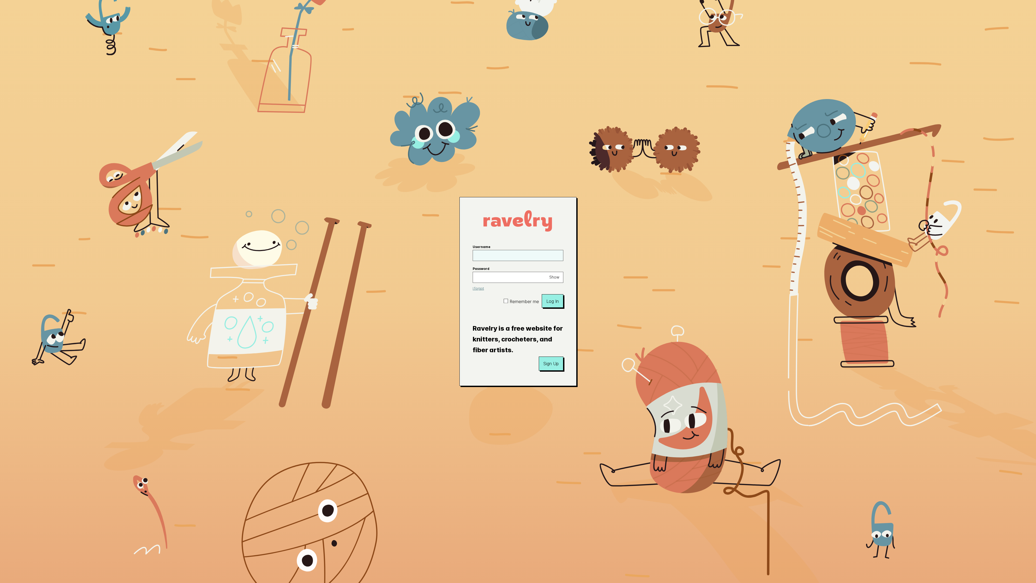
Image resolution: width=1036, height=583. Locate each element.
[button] (551, 364)
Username (481, 247)
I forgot (478, 288)
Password (481, 269)
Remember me (524, 301)
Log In (552, 301)
